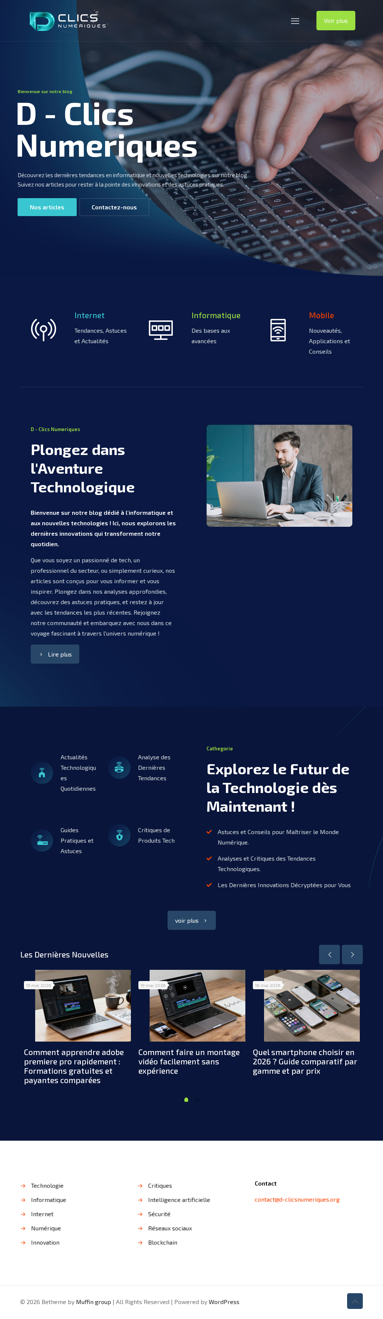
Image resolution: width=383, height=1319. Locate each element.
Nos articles (47, 206)
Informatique (48, 1199)
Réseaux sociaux (170, 1228)
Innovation (45, 1242)
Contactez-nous (114, 206)
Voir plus (336, 20)
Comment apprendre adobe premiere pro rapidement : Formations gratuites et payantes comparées (74, 1066)
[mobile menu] (295, 20)
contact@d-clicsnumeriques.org (297, 1199)
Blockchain (162, 1242)
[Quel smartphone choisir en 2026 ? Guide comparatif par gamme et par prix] (312, 1006)
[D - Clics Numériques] (68, 20)
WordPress (224, 1301)
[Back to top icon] (355, 1301)
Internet (42, 1213)
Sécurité (159, 1213)
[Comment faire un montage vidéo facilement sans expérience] (197, 1006)
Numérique (46, 1228)
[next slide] (352, 954)
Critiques (160, 1185)
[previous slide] (329, 954)
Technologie (47, 1185)
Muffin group (93, 1301)
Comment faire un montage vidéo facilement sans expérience (189, 1061)
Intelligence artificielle (179, 1199)
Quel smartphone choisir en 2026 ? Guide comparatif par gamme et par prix (305, 1061)
